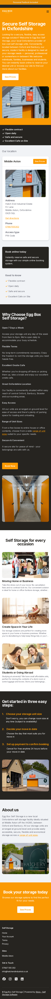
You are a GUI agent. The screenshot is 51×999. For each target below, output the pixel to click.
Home (4, 933)
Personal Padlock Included (25, 2)
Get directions (12, 218)
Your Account (8, 936)
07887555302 (12, 226)
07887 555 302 (8, 968)
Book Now (10, 466)
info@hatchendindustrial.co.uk (15, 971)
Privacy (5, 944)
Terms (4, 940)
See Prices (10, 77)
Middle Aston (12, 161)
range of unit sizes (28, 835)
